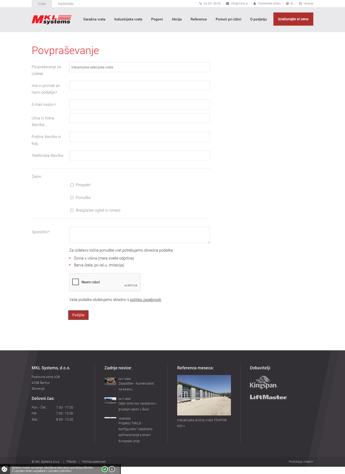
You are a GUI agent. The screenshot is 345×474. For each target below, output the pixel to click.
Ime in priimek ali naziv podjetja (46, 89)
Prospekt (83, 184)
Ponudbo (83, 197)
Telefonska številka (48, 155)
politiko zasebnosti (145, 299)
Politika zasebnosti (94, 461)
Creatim (308, 461)
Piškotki (72, 461)
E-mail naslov (44, 104)
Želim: (37, 176)
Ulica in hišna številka (43, 121)
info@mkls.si (239, 3)
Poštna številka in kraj (46, 140)
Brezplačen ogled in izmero (98, 210)
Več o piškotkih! (112, 469)
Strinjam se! (105, 469)
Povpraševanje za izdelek (46, 70)
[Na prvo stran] (52, 19)
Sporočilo (41, 231)
